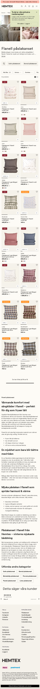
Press (4, 637)
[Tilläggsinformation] (9, 113)
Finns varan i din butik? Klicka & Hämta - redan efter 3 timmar (20, 1)
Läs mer (3, 56)
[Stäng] (37, 12)
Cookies (24, 634)
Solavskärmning (26, 622)
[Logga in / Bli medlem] (25, 6)
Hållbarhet (5, 630)
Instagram (5, 615)
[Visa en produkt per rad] (37, 77)
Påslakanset (25, 613)
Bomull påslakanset (30, 63)
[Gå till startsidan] (7, 6)
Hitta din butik (26, 632)
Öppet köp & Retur (27, 639)
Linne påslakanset (26, 581)
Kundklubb (5, 632)
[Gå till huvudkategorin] (3, 63)
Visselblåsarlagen (7, 641)
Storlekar (27, 72)
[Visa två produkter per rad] (35, 77)
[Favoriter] (29, 6)
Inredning (24, 619)
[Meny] (37, 6)
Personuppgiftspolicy (28, 637)
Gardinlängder (26, 615)
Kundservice (25, 630)
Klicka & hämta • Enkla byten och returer (20, 686)
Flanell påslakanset (9, 581)
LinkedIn (5, 617)
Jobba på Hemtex (8, 639)
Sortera (17, 72)
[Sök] (22, 6)
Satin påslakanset (14, 63)
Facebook (5, 613)
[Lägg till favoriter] (18, 82)
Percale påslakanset (29, 576)
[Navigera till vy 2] (11, 324)
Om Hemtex (6, 634)
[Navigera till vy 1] (4, 324)
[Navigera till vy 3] (17, 324)
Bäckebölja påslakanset (11, 576)
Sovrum (3, 12)
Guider (23, 641)
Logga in (5, 652)
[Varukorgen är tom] (33, 6)
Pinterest (5, 619)
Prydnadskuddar (26, 617)
